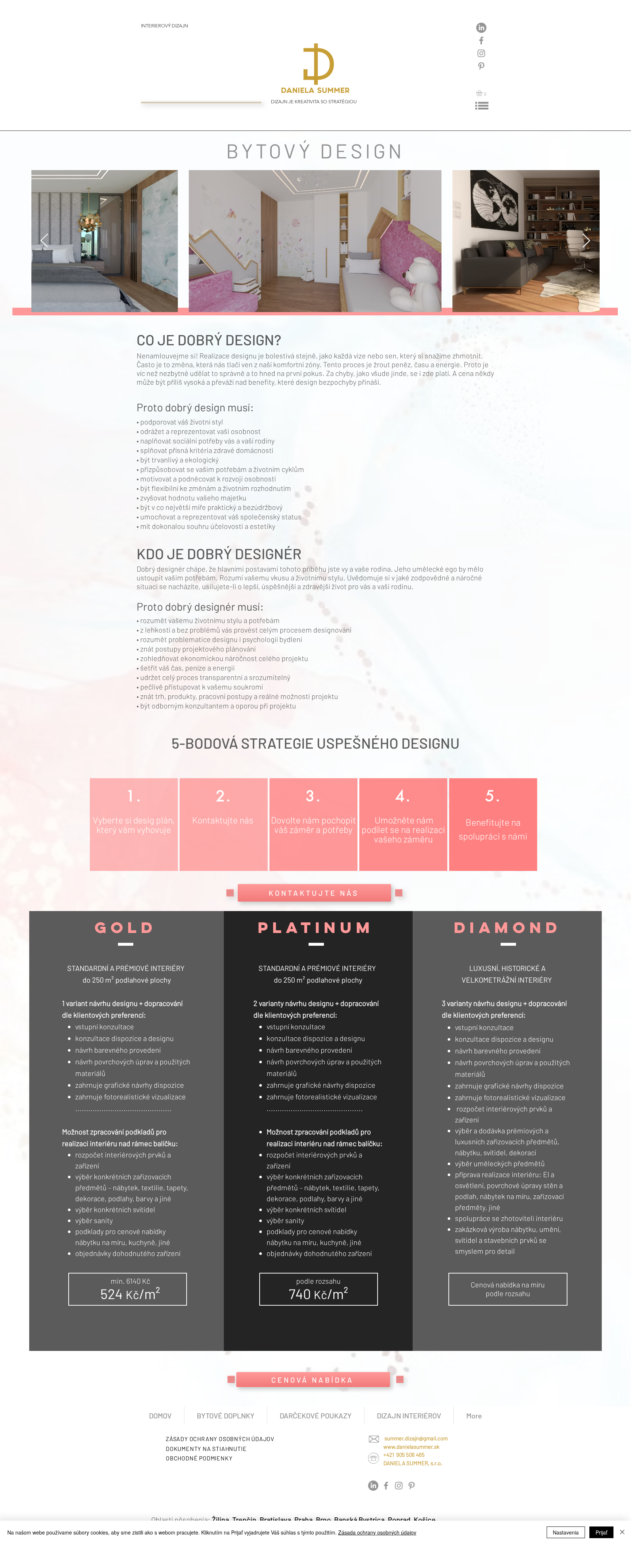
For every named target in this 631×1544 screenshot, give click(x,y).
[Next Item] (586, 241)
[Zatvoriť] (622, 1532)
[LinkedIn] (481, 28)
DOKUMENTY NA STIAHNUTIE (206, 1448)
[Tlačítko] (178, 28)
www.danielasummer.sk (411, 1446)
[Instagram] (481, 53)
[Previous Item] (44, 241)
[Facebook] (481, 40)
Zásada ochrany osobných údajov (377, 1532)
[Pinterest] (481, 66)
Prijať (601, 1532)
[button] (483, 93)
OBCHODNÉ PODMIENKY (199, 1458)
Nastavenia (566, 1532)
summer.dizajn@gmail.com (416, 1438)
